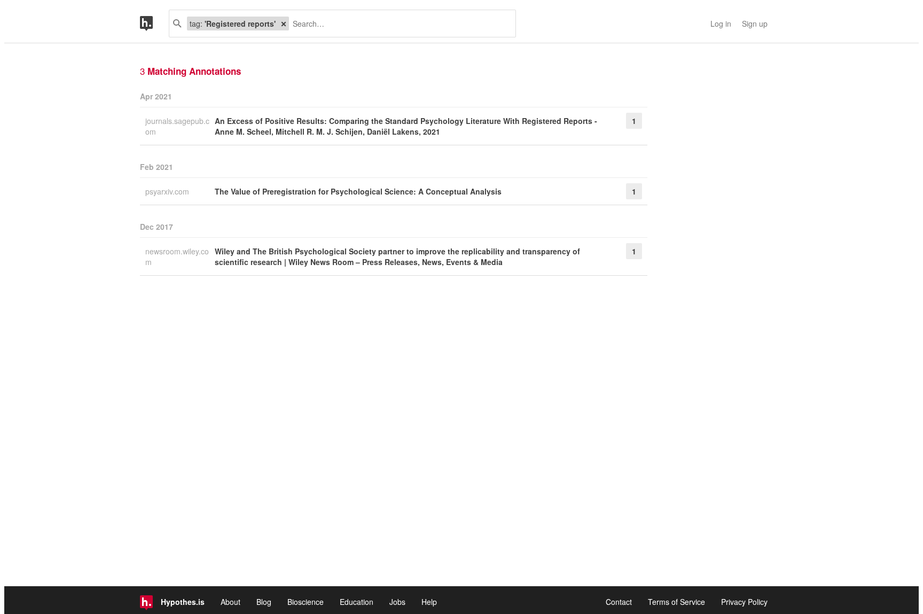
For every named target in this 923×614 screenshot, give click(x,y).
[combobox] (398, 23)
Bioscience (305, 601)
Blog (263, 601)
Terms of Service (676, 601)
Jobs (397, 601)
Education (356, 601)
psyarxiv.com (168, 191)
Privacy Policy (744, 601)
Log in (720, 23)
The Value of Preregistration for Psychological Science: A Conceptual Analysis (358, 191)
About (230, 601)
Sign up (755, 23)
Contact (619, 601)
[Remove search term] (283, 23)
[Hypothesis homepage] (154, 23)
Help (429, 601)
